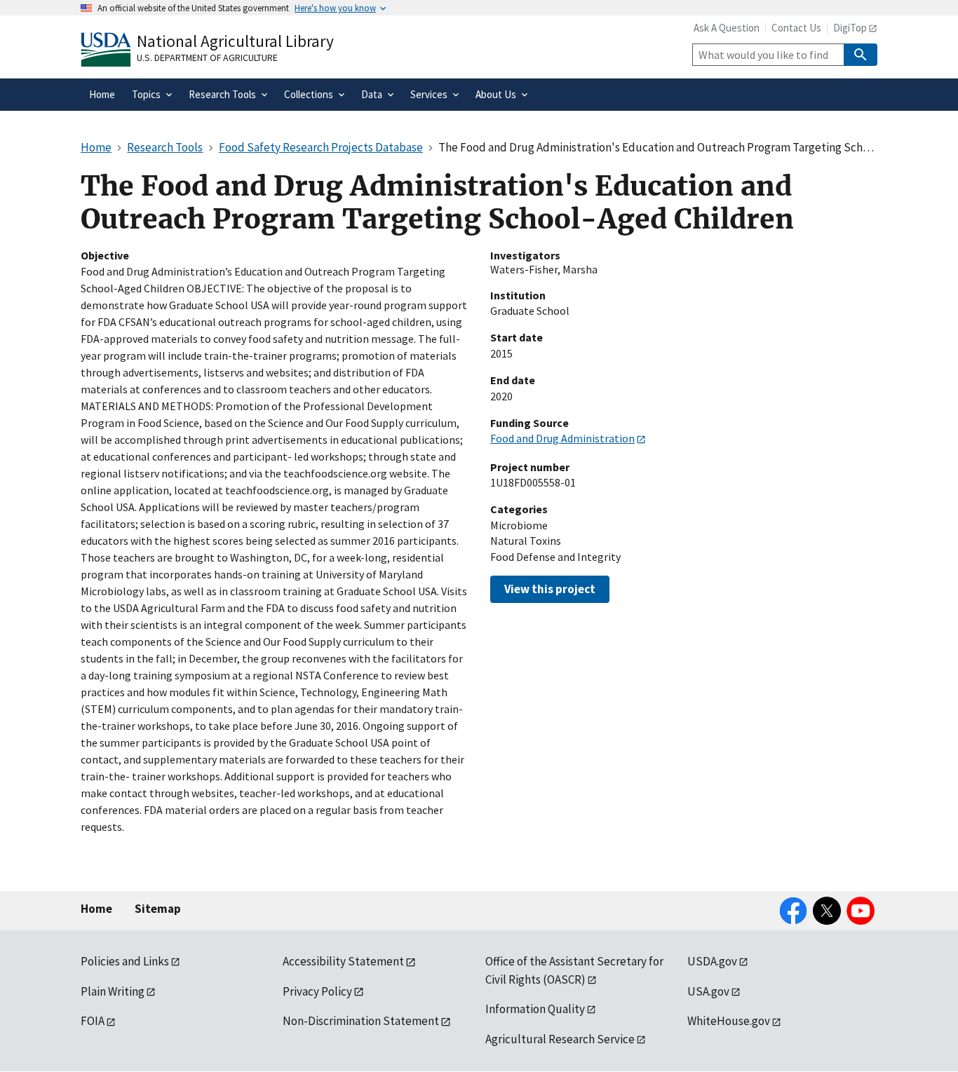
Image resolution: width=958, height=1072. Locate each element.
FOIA (92, 1021)
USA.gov (708, 991)
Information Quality (535, 1009)
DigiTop (850, 27)
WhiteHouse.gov (728, 1021)
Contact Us (796, 27)
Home (96, 908)
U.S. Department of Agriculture (207, 57)
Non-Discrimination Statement (361, 1021)
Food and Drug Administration (562, 438)
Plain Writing (112, 991)
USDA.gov (712, 961)
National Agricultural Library (235, 41)
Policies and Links (125, 961)
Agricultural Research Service (560, 1039)
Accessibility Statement (343, 961)
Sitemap (158, 908)
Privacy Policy (317, 991)
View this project (549, 589)
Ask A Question (727, 27)
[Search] (860, 54)
